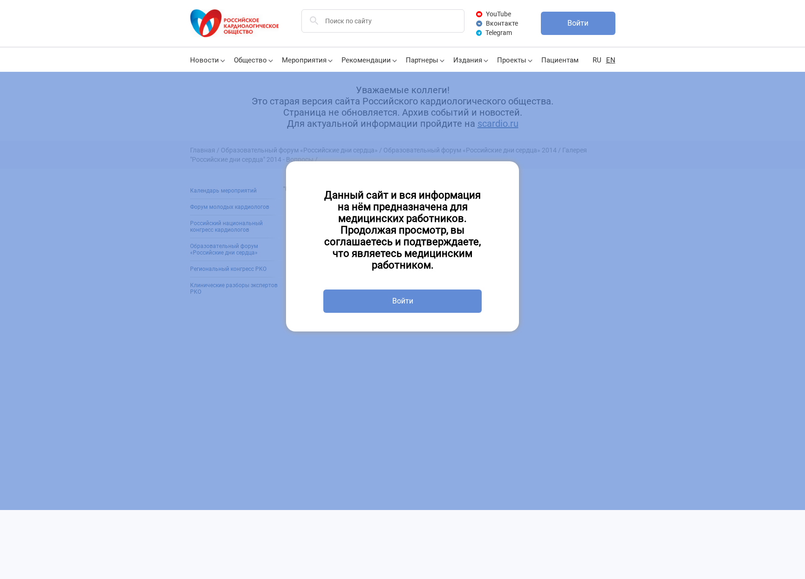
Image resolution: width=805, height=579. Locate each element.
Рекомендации (366, 60)
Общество (250, 60)
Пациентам (560, 60)
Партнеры (422, 60)
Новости (204, 60)
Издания (467, 60)
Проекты (511, 60)
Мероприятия (304, 60)
